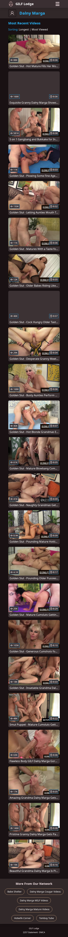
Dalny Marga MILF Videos (34, 900)
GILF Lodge (25, 4)
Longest (24, 29)
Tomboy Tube (46, 918)
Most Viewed (40, 29)
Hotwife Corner (22, 918)
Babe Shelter (14, 891)
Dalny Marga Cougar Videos (45, 891)
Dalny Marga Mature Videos (34, 909)
